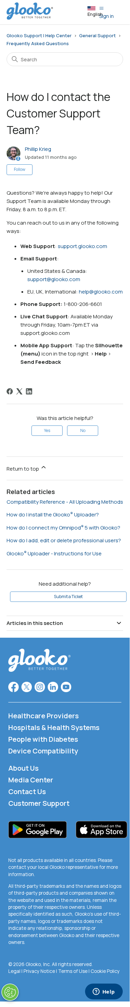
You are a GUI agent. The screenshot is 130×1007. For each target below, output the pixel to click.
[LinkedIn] (29, 391)
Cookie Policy (105, 971)
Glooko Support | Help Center (39, 35)
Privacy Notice (39, 971)
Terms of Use (72, 971)
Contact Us (27, 791)
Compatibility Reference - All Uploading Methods (65, 501)
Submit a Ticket (68, 596)
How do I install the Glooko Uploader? (53, 514)
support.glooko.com (82, 246)
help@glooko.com (101, 291)
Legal (14, 971)
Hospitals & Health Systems (54, 727)
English (95, 14)
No (82, 430)
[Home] (30, 17)
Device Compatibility (43, 751)
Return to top (23, 468)
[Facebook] (10, 391)
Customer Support (38, 803)
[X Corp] (19, 391)
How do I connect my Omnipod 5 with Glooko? (63, 527)
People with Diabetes (43, 739)
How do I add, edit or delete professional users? (64, 540)
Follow (19, 169)
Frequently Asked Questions (38, 43)
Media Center (30, 779)
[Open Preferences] (10, 992)
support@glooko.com (53, 279)
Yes (47, 430)
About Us (23, 768)
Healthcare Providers (43, 715)
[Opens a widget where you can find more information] (104, 992)
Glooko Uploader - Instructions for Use (54, 553)
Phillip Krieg (38, 149)
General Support (97, 35)
